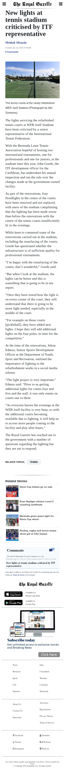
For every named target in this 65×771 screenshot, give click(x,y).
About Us (17, 704)
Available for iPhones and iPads (33, 594)
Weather (43, 678)
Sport (15, 678)
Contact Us (18, 710)
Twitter (17, 742)
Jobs (42, 664)
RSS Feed (45, 742)
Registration (45, 709)
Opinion (16, 691)
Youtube (46, 735)
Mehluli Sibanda (16, 42)
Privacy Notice (46, 716)
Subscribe (17, 717)
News (15, 664)
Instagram (19, 748)
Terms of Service (18, 575)
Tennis (34, 462)
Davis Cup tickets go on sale (36, 487)
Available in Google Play (30, 602)
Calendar (44, 684)
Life (14, 684)
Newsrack (44, 691)
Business (17, 671)
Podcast (45, 748)
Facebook (18, 735)
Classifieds (44, 671)
